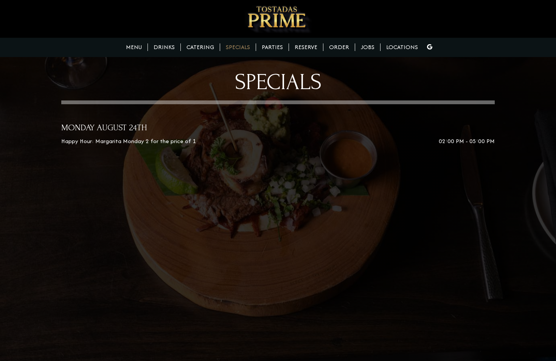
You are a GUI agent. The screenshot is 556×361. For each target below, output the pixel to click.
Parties (272, 47)
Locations (402, 47)
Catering (200, 47)
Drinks (164, 47)
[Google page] (430, 47)
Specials (238, 47)
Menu (134, 47)
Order (339, 47)
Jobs (367, 47)
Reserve (306, 47)
